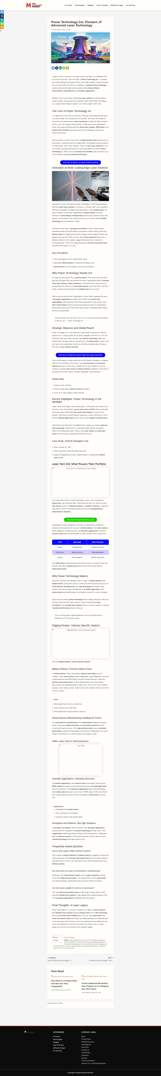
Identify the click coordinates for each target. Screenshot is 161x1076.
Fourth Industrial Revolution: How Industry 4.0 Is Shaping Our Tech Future (95, 986)
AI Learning (130, 5)
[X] (56, 68)
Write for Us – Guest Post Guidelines (93, 1063)
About (83, 1036)
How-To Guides (102, 5)
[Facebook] (53, 68)
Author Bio (85, 1047)
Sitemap (84, 1058)
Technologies (80, 5)
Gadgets (90, 5)
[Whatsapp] (63, 68)
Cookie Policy (85, 1053)
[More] (67, 68)
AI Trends (68, 5)
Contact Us (85, 1050)
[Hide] (0, 31)
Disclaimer (85, 1055)
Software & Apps (117, 5)
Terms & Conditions (88, 1061)
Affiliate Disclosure (87, 1042)
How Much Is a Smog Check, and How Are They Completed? (64, 983)
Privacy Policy (86, 1039)
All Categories (86, 1044)
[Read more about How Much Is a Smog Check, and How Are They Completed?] (62, 976)
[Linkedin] (60, 68)
